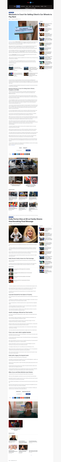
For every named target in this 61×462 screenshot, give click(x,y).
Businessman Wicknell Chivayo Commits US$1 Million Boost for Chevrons (13, 208)
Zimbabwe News (13, 10)
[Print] (29, 154)
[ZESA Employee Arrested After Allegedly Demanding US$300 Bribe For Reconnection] (23, 194)
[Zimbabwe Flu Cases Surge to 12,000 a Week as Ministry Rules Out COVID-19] (42, 39)
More (45, 6)
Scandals (42, 6)
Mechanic (25, 147)
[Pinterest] (21, 154)
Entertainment (23, 6)
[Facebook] (13, 154)
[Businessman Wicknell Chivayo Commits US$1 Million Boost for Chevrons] (13, 204)
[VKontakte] (25, 154)
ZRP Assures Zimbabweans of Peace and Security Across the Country (18, 74)
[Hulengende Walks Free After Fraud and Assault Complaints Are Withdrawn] (42, 29)
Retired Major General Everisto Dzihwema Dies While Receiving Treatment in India (33, 74)
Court (21, 147)
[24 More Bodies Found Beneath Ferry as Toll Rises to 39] (11, 68)
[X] (15, 154)
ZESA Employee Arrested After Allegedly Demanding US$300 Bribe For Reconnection (23, 198)
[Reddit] (23, 154)
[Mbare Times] (30, 2)
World (33, 6)
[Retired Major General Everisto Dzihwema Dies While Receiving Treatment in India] (26, 74)
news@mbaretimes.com (14, 460)
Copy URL (28, 150)
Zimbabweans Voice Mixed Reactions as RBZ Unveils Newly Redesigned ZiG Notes (33, 198)
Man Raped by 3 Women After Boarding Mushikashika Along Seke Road (23, 166)
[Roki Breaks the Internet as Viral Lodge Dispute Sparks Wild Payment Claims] (42, 53)
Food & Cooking (37, 6)
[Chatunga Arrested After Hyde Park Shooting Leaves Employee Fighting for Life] (23, 204)
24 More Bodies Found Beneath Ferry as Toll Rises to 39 (18, 68)
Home (15, 6)
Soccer (27, 6)
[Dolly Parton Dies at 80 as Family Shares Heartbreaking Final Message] (42, 24)
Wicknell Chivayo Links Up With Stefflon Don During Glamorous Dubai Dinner (48, 67)
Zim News (18, 6)
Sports (30, 6)
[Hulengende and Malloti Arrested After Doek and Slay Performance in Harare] (42, 44)
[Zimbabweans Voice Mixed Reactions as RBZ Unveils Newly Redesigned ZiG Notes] (33, 194)
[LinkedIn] (17, 154)
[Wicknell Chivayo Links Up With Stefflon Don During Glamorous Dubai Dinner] (42, 67)
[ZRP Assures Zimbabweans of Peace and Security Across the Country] (11, 74)
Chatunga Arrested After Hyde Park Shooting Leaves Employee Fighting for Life (23, 208)
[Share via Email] (27, 154)
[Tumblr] (19, 154)
